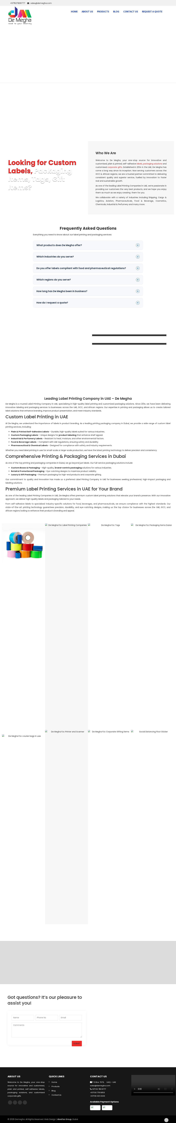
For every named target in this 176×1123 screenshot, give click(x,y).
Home (74, 11)
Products (103, 11)
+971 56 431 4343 (97, 1096)
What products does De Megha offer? (59, 245)
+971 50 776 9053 (97, 1092)
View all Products (152, 759)
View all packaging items (152, 553)
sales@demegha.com (41, 3)
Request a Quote (152, 11)
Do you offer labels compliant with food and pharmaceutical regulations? (81, 268)
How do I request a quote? (52, 302)
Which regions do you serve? (53, 279)
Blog (116, 11)
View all (23, 759)
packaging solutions (152, 163)
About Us (87, 11)
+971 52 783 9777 (98, 1089)
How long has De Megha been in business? (61, 291)
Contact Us (130, 11)
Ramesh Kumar (90, 968)
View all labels (23, 553)
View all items (66, 759)
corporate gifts (115, 167)
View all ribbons (66, 553)
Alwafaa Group (64, 1119)
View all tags (109, 553)
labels (139, 163)
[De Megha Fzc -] (20, 11)
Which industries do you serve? (55, 256)
